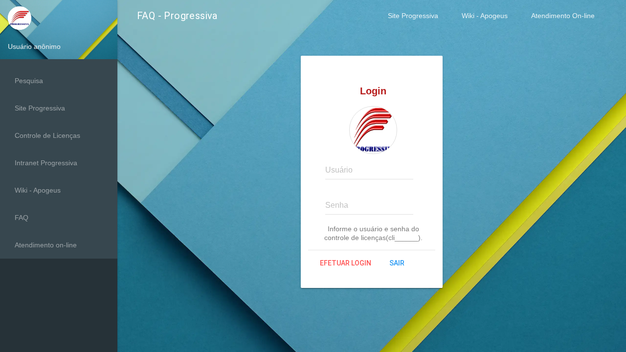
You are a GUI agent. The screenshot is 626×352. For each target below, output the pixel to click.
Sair (396, 263)
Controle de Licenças (47, 135)
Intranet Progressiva (46, 163)
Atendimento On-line (563, 16)
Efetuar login (345, 263)
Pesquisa (29, 81)
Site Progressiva (413, 16)
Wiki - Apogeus (485, 16)
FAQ (21, 217)
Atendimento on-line (46, 245)
